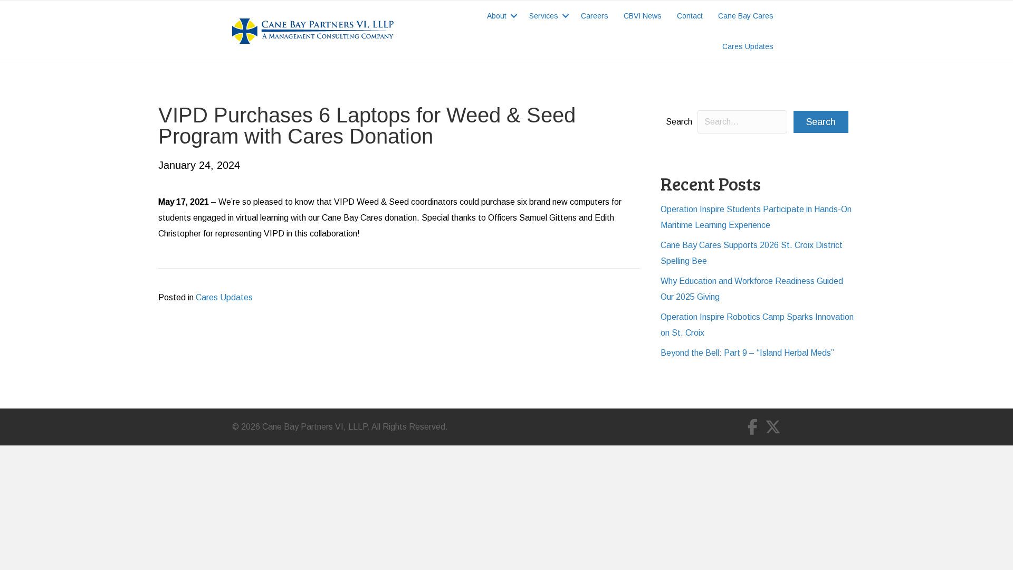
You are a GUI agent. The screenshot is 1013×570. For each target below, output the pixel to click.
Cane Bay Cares (745, 16)
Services (543, 16)
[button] (513, 16)
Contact (690, 16)
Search (679, 121)
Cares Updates (747, 46)
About (496, 16)
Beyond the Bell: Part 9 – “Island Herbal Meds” (747, 352)
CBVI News (643, 16)
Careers (594, 16)
